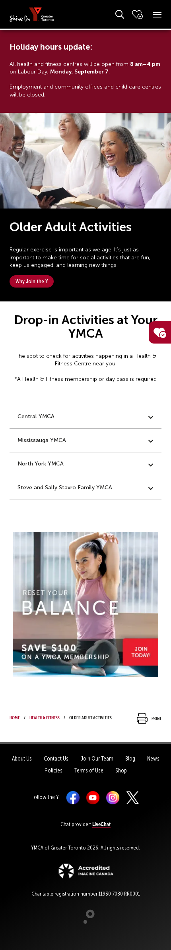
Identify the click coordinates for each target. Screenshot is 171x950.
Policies (53, 770)
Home (15, 717)
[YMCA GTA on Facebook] (73, 797)
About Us (22, 758)
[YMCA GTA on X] (133, 797)
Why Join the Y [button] (32, 281)
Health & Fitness (44, 717)
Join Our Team (96, 758)
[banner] (32, 14)
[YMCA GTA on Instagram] (113, 797)
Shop (121, 770)
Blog (130, 758)
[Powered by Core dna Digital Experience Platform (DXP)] (86, 922)
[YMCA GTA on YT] (93, 797)
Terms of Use (88, 770)
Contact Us (56, 758)
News (153, 758)
